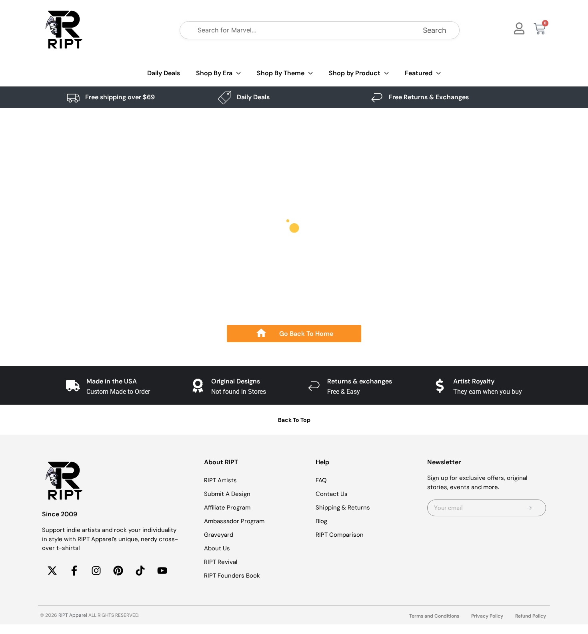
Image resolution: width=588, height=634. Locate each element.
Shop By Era (214, 73)
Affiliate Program (227, 508)
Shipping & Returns (343, 508)
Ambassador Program (234, 521)
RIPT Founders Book (232, 576)
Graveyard (218, 535)
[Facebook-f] (74, 571)
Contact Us (332, 494)
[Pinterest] (118, 571)
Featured (418, 73)
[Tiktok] (140, 571)
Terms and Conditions (434, 616)
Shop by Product (354, 73)
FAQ (321, 480)
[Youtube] (162, 571)
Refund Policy (530, 616)
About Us (217, 548)
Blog (321, 521)
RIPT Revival (220, 562)
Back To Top (294, 419)
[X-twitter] (52, 571)
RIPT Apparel (72, 615)
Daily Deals (163, 73)
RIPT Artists (220, 480)
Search (434, 30)
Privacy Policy (487, 616)
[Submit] (529, 508)
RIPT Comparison (340, 535)
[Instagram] (96, 571)
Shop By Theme (280, 73)
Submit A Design (227, 494)
